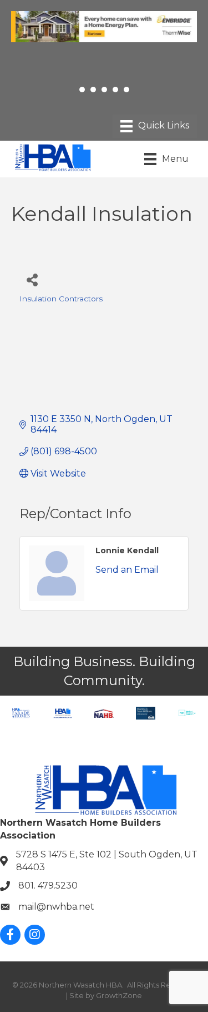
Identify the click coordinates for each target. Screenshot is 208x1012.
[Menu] (155, 126)
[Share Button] (31, 279)
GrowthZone (119, 995)
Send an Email (127, 569)
